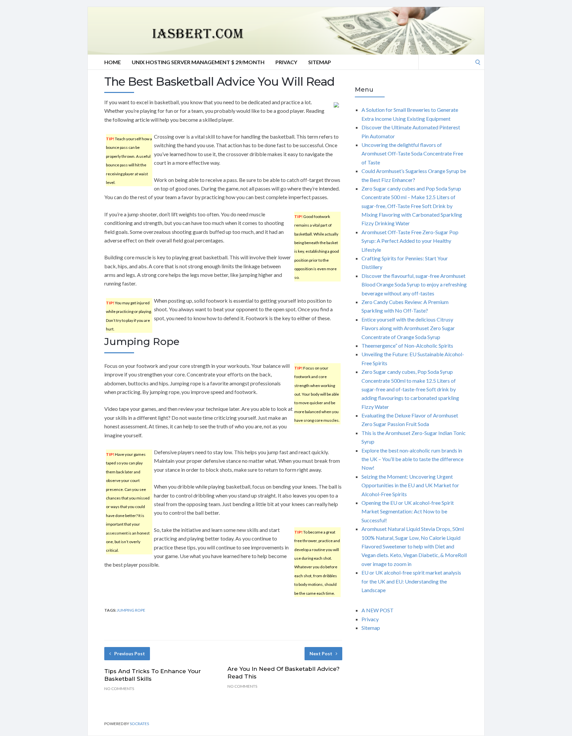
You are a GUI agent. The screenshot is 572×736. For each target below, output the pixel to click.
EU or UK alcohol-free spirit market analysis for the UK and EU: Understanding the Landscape (411, 581)
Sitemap (319, 62)
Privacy (286, 62)
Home (112, 62)
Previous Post (129, 653)
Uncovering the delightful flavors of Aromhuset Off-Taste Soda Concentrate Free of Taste (412, 153)
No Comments (119, 688)
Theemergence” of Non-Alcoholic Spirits (407, 345)
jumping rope (131, 610)
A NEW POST (377, 610)
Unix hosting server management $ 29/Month (198, 62)
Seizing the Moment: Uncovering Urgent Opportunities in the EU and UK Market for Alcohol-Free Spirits (410, 485)
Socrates (139, 723)
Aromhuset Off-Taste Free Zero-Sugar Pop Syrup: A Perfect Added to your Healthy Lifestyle (409, 241)
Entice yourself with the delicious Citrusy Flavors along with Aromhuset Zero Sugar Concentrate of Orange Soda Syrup (408, 328)
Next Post (321, 653)
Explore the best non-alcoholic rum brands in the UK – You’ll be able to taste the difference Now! (412, 459)
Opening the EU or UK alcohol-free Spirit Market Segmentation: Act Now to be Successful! (407, 511)
